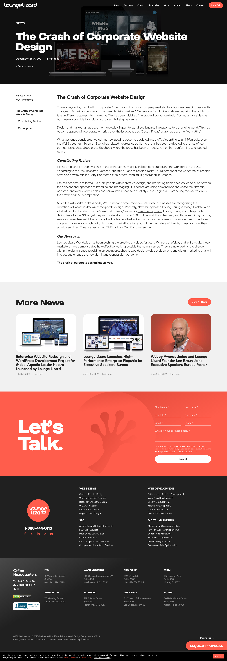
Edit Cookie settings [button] (102, 657)
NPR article (191, 139)
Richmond (90, 592)
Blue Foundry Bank (150, 211)
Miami (167, 570)
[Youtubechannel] (51, 533)
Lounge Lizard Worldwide (73, 242)
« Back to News (24, 66)
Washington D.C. (94, 570)
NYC (46, 570)
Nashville (130, 570)
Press (44, 639)
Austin (168, 592)
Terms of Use (33, 639)
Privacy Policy (173, 449)
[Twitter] (31, 533)
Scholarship (75, 639)
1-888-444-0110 (38, 528)
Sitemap (86, 639)
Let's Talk (215, 5)
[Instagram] (45, 533)
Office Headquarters (25, 572)
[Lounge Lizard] (20, 5)
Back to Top (205, 638)
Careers (52, 639)
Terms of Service (185, 452)
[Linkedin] (38, 533)
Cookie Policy (86, 657)
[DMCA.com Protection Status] (22, 597)
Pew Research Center (93, 171)
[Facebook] (25, 533)
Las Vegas (130, 592)
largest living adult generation (137, 175)
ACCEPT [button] (218, 656)
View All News (199, 302)
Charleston (51, 592)
